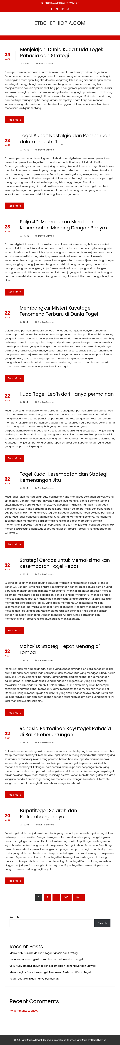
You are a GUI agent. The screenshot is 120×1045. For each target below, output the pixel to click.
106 (66, 897)
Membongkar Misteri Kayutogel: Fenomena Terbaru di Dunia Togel (59, 311)
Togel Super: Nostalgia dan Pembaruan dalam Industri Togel (65, 138)
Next (79, 897)
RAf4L (26, 63)
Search (14, 917)
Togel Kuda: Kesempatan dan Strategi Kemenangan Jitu (64, 477)
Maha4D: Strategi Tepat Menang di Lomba (60, 649)
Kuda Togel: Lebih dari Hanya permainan (67, 394)
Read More (14, 120)
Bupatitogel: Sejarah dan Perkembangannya (48, 813)
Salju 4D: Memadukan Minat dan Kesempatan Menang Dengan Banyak (64, 224)
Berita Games (46, 63)
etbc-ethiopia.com (60, 23)
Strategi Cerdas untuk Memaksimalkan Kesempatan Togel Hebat (65, 563)
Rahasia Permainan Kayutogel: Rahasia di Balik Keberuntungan (65, 731)
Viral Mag (82, 1040)
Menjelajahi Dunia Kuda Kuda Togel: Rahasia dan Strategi (61, 52)
